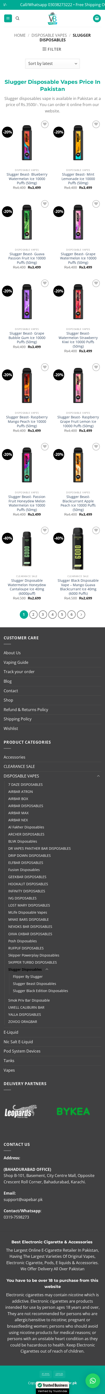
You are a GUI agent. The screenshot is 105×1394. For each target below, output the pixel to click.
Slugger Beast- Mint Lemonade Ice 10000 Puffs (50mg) (78, 178)
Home (20, 35)
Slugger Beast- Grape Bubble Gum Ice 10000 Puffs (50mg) (27, 337)
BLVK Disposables (22, 841)
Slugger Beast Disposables (34, 983)
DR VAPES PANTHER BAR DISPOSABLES (39, 848)
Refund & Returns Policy (26, 709)
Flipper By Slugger (28, 976)
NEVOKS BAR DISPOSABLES (30, 926)
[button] (8, 18)
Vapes (9, 1070)
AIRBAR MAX (18, 813)
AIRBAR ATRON (20, 791)
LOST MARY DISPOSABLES (29, 905)
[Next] (81, 614)
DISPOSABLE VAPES (49, 35)
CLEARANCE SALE (19, 766)
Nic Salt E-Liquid (18, 1041)
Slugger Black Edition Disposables (40, 990)
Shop (8, 700)
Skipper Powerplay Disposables (33, 955)
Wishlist (11, 728)
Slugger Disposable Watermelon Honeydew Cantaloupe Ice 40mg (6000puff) (27, 587)
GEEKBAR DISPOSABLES (27, 876)
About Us (12, 652)
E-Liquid (11, 1032)
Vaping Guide (16, 662)
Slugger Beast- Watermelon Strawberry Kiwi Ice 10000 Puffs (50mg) (78, 340)
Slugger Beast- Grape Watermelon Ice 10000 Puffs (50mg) (78, 258)
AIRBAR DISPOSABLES (25, 805)
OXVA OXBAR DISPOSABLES (30, 934)
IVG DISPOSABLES (22, 898)
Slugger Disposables (25, 969)
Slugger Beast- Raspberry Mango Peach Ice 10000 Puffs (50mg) (27, 421)
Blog (8, 681)
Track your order (19, 671)
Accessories (14, 757)
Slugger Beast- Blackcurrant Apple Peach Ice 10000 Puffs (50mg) (78, 503)
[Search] (17, 18)
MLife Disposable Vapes (27, 912)
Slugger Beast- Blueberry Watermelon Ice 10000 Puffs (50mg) (27, 178)
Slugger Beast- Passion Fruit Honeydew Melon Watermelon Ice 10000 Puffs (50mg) (26, 503)
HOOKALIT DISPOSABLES (28, 884)
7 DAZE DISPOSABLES (25, 784)
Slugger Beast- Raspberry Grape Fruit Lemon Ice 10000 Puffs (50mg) (78, 421)
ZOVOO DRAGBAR (22, 1021)
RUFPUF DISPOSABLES (26, 948)
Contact (11, 690)
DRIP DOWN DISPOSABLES (29, 855)
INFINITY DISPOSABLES (26, 891)
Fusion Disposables (24, 869)
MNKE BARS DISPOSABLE (28, 919)
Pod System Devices (22, 1051)
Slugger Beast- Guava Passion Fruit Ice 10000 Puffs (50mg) (27, 258)
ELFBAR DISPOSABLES (25, 862)
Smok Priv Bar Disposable (29, 1000)
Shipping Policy (18, 719)
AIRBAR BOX (18, 798)
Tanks (9, 1060)
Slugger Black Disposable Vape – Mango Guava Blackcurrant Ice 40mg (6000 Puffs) (78, 587)
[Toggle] (98, 776)
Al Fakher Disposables (26, 827)
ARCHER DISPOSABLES (26, 834)
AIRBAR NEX (18, 820)
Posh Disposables (22, 941)
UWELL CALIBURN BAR (26, 1007)
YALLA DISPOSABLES (24, 1014)
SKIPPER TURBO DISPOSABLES (32, 962)
